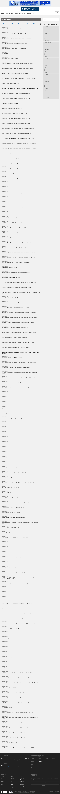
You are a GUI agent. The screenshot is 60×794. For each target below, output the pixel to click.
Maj (31, 767)
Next (41, 24)
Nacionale (11, 13)
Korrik (41, 761)
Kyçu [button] (45, 782)
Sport (25, 13)
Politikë (6, 13)
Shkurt (32, 762)
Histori (12, 784)
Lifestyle (21, 13)
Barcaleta (22, 784)
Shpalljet (12, 787)
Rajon (2, 784)
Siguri (12, 781)
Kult (11, 779)
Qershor (32, 768)
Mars (32, 764)
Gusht (41, 762)
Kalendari (29, 13)
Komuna (16, 13)
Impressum (3, 768)
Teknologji (22, 786)
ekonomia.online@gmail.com (7, 766)
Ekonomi (2, 13)
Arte (21, 779)
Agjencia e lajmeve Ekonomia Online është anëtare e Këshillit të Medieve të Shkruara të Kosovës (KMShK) (24, 792)
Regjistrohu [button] (44, 785)
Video (33, 13)
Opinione (12, 778)
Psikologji (3, 786)
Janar (32, 761)
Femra (2, 787)
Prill (31, 765)
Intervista (12, 786)
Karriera (21, 787)
